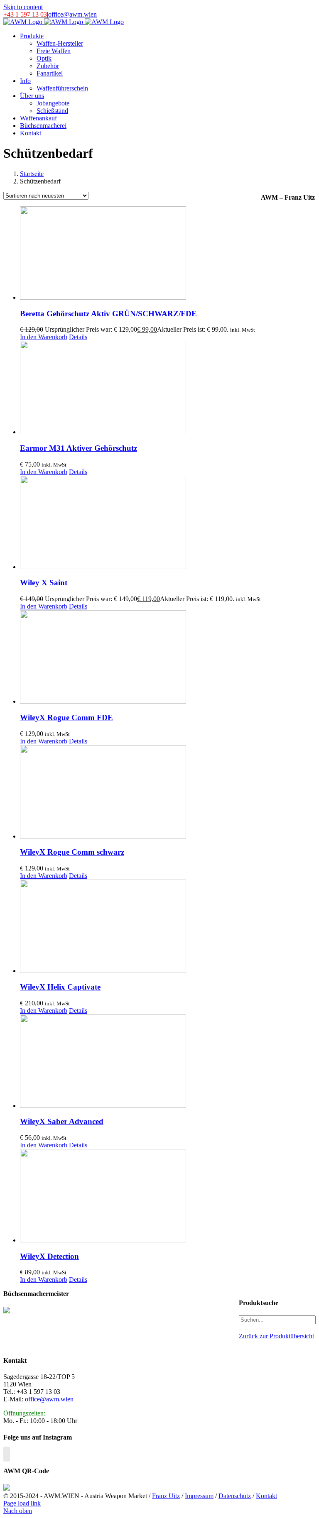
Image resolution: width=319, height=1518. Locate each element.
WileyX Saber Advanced (61, 1121)
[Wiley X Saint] (140, 523)
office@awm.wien (72, 14)
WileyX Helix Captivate (60, 987)
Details (78, 336)
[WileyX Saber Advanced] (140, 1062)
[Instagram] (6, 1454)
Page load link (22, 1503)
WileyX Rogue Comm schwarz (72, 852)
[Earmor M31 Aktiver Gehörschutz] (140, 388)
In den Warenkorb (43, 336)
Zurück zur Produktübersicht (276, 1336)
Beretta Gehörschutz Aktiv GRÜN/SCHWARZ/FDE (108, 313)
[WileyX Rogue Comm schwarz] (140, 792)
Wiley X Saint (43, 582)
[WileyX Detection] (140, 1196)
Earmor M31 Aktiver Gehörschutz (78, 448)
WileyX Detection (49, 1256)
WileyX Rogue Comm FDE (66, 717)
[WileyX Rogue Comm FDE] (140, 657)
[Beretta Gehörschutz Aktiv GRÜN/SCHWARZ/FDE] (140, 253)
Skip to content (23, 6)
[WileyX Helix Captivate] (140, 927)
